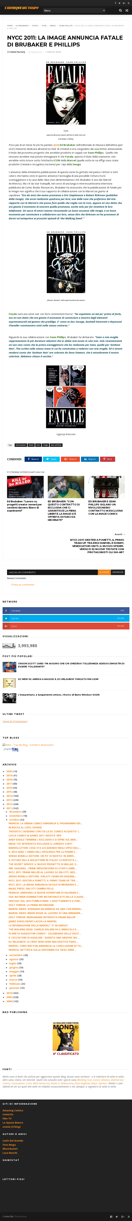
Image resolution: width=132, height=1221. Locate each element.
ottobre (14, 819)
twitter (67, 618)
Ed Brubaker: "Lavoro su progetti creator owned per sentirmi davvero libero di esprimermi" (24, 506)
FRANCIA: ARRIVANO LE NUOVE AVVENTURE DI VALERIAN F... (44, 892)
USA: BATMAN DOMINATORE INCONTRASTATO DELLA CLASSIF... (47, 896)
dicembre (15, 811)
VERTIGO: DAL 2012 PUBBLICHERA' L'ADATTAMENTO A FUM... (45, 900)
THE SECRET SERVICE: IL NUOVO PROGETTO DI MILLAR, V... (43, 864)
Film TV (7, 1118)
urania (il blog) (12, 1126)
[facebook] (115, 3)
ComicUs (8, 1114)
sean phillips (66, 26)
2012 (9, 804)
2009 (9, 997)
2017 (9, 783)
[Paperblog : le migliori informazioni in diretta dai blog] (11, 751)
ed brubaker (22, 26)
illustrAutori (10, 1148)
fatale (35, 26)
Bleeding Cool (84, 1079)
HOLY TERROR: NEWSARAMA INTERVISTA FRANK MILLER (42, 917)
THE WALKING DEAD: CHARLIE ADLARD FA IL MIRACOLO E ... (44, 929)
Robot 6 (55, 1083)
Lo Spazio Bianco (13, 1122)
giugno (14, 967)
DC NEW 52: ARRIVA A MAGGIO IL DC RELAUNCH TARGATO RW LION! (58, 679)
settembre (16, 955)
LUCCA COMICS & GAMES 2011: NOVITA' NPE (35, 835)
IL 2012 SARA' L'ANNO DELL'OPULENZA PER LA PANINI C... (43, 851)
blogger (104, 572)
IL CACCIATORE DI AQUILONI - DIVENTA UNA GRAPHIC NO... (44, 937)
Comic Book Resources (38, 1083)
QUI (55, 145)
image (53, 26)
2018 (9, 779)
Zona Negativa (82, 1083)
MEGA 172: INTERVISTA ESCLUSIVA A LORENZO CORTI (40, 843)
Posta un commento (22, 584)
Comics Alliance (101, 1079)
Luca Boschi (10, 1152)
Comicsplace (18, 1083)
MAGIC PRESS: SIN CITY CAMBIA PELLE (31, 888)
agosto (14, 959)
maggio (14, 971)
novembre (16, 815)
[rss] (128, 3)
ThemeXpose (20, 1216)
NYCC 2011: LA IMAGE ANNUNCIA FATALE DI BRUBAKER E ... (44, 884)
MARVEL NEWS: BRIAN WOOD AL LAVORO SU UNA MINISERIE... (45, 913)
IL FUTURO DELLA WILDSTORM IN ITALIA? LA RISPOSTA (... (43, 860)
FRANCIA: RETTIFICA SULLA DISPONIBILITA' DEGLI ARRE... (42, 949)
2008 (9, 1001)
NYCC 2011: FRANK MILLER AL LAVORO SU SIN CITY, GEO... (43, 872)
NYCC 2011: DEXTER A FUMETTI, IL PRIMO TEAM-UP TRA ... (43, 880)
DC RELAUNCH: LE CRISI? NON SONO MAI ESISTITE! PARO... (43, 941)
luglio (13, 963)
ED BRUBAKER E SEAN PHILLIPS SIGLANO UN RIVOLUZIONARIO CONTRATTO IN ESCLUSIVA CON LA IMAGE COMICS (105, 507)
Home (10, 26)
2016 (9, 787)
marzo (13, 979)
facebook (118, 572)
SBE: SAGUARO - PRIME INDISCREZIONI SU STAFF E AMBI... (43, 868)
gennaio (14, 987)
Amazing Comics (13, 1110)
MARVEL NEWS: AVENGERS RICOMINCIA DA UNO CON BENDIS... (46, 909)
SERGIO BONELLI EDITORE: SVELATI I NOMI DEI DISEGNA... (43, 876)
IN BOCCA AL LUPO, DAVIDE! (25, 827)
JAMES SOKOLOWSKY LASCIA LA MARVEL (33, 921)
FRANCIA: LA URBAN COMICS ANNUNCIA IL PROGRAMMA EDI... (45, 823)
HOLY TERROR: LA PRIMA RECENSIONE (31, 905)
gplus (67, 626)
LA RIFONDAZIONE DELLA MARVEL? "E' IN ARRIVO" (38, 925)
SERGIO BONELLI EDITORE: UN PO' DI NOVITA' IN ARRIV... (42, 856)
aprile (13, 975)
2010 (9, 993)
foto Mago (9, 1144)
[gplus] (124, 3)
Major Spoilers (99, 1083)
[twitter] (119, 3)
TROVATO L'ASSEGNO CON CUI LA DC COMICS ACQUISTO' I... (44, 831)
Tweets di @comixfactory (15, 721)
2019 (9, 775)
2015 (9, 791)
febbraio (15, 983)
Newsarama (66, 1083)
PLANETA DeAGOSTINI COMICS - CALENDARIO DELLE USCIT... (45, 933)
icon (44, 26)
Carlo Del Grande (13, 1140)
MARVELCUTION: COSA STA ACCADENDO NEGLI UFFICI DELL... (45, 847)
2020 (9, 771)
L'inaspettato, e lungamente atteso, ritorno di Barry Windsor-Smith (59, 694)
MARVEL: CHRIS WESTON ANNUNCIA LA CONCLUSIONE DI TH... (46, 945)
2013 (9, 800)
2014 (9, 795)
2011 (9, 808)
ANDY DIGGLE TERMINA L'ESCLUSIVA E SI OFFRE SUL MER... (43, 839)
